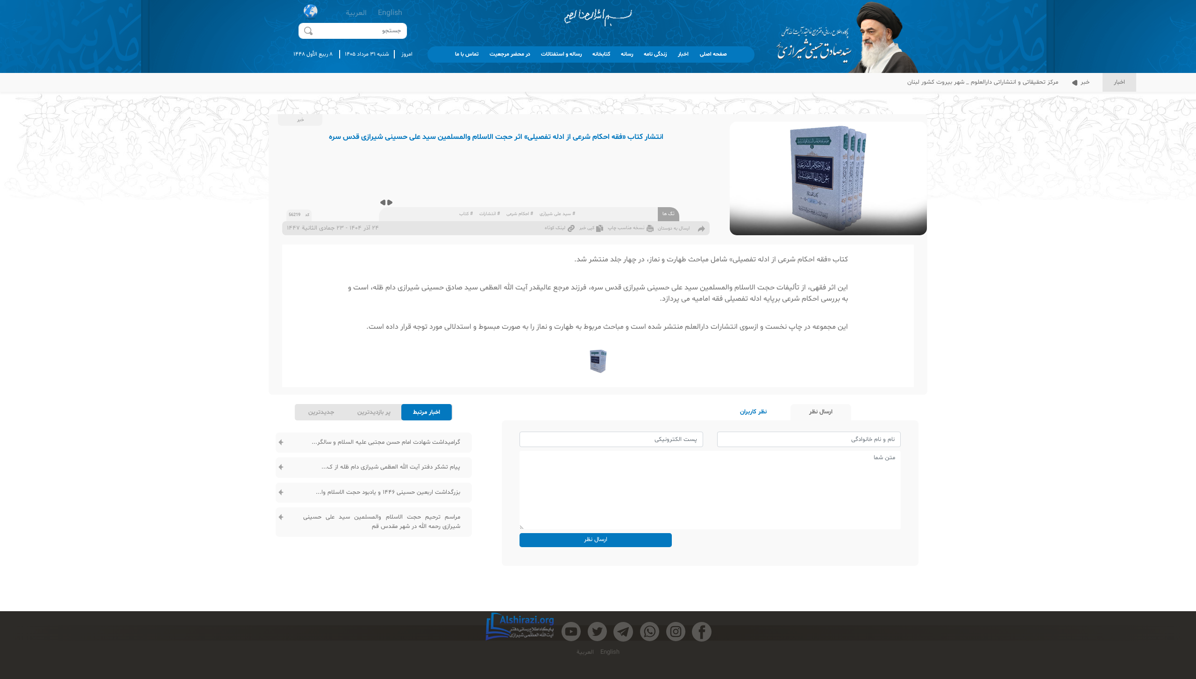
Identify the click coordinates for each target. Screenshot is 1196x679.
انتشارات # (489, 214)
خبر (1084, 82)
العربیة (356, 13)
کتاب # (466, 214)
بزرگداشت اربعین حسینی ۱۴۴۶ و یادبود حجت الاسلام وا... (388, 492)
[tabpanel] (374, 485)
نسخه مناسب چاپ (626, 228)
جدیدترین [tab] (321, 412)
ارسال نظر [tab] (821, 412)
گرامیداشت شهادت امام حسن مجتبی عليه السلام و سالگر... (386, 442)
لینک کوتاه (555, 228)
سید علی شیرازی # (557, 214)
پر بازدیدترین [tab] (374, 412)
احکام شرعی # (519, 214)
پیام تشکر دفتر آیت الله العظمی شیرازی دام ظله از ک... (390, 467)
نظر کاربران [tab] (753, 412)
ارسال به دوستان (674, 228)
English (390, 13)
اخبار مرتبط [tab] (426, 412)
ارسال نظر (595, 539)
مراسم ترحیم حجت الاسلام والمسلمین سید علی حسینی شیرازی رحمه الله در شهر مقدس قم (381, 522)
